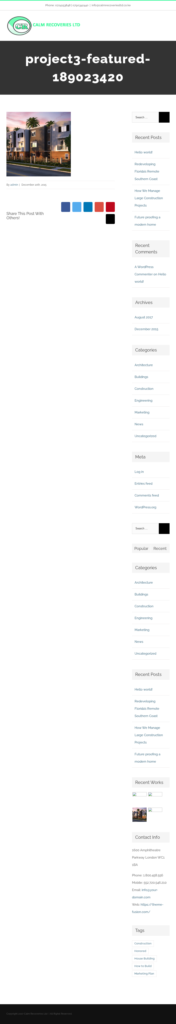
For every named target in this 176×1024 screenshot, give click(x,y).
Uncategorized (145, 436)
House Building (144, 958)
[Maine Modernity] (155, 799)
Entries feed (143, 484)
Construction (144, 389)
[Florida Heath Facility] (139, 799)
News (139, 424)
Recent (160, 548)
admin (14, 184)
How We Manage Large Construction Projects (149, 198)
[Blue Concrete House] (155, 814)
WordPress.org (145, 507)
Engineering (143, 401)
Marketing (142, 412)
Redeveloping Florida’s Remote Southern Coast (147, 171)
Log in (139, 472)
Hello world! (144, 152)
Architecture (144, 365)
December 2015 (146, 329)
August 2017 (144, 317)
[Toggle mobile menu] (168, 22)
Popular (141, 548)
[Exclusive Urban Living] (139, 814)
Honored (140, 951)
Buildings (141, 377)
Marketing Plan (144, 973)
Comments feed (147, 495)
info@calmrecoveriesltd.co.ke (111, 5)
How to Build (143, 966)
